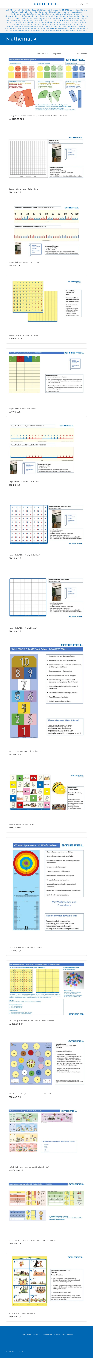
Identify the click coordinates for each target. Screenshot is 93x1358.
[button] (5, 4)
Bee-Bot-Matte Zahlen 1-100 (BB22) (24, 335)
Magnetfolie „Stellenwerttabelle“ (23, 408)
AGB (29, 1334)
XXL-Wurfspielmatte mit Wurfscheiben (25, 948)
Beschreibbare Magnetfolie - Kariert (24, 189)
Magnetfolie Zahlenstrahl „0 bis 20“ (24, 482)
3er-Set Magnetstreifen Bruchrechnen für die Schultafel (32, 1240)
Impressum (47, 1334)
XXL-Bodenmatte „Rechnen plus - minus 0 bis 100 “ (31, 1094)
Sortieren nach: (43, 54)
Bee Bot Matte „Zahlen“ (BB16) (21, 824)
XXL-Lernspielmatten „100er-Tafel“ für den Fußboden (31, 1021)
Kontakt (70, 1334)
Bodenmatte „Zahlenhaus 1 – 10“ (22, 1313)
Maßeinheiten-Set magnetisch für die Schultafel (29, 1167)
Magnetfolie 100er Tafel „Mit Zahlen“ (24, 555)
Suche (22, 1334)
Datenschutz (59, 1334)
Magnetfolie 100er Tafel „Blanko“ (23, 628)
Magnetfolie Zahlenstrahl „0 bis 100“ (24, 262)
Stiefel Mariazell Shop (19, 1352)
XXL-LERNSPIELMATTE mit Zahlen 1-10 (25, 751)
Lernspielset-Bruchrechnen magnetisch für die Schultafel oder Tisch (38, 116)
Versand (36, 1334)
